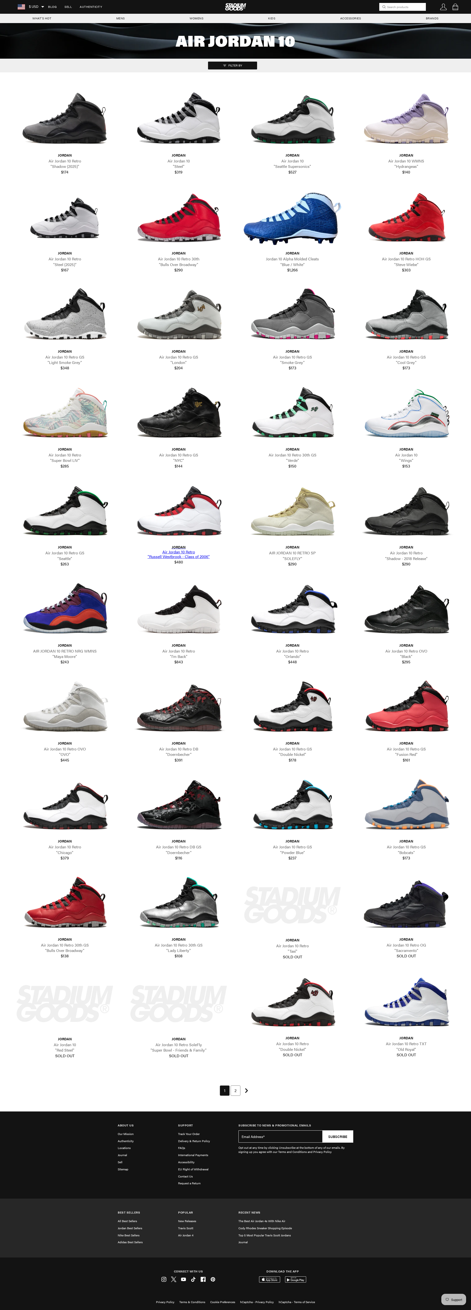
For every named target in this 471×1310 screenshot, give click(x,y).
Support (185, 1125)
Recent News (249, 1212)
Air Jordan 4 (185, 1235)
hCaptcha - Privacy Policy (257, 1302)
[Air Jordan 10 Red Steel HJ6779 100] (65, 1004)
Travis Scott (185, 1228)
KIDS (271, 18)
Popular (185, 1212)
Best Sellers (129, 1212)
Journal (122, 1155)
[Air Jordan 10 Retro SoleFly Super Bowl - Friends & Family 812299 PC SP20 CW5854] (179, 1004)
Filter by (235, 65)
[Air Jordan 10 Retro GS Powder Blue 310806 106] (292, 807)
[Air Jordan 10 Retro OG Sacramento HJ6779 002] (406, 904)
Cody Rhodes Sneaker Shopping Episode (265, 1228)
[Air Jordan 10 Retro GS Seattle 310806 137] (65, 513)
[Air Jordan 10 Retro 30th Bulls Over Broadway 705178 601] (179, 219)
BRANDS (432, 18)
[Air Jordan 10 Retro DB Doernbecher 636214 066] (179, 709)
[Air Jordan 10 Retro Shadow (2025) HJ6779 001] (65, 121)
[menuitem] (52, 7)
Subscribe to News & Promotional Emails (274, 1125)
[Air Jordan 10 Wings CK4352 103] (406, 415)
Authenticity (91, 6)
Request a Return (189, 1183)
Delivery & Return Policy (194, 1141)
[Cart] (455, 7)
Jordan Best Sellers (130, 1228)
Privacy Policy (165, 1302)
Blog (52, 6)
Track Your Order (189, 1134)
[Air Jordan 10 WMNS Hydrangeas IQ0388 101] (406, 121)
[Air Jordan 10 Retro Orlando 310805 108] (292, 610)
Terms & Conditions (192, 1302)
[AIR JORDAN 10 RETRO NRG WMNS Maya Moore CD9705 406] (65, 610)
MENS (120, 18)
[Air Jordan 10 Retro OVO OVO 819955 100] (65, 709)
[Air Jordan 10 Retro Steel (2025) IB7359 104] (65, 219)
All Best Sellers (127, 1221)
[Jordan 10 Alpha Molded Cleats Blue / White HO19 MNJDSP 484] (292, 219)
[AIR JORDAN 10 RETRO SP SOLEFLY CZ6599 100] (292, 513)
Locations (124, 1148)
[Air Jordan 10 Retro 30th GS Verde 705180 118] (292, 415)
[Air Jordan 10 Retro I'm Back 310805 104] (179, 610)
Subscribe (337, 1136)
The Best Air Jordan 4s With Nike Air (261, 1221)
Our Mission (126, 1134)
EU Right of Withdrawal (193, 1169)
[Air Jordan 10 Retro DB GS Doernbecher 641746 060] (179, 807)
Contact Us (185, 1176)
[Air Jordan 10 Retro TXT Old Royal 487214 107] (406, 1003)
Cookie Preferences (222, 1302)
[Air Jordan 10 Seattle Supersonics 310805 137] (292, 121)
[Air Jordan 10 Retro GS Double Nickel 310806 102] (292, 709)
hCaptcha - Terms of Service (297, 1302)
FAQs (181, 1148)
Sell (68, 6)
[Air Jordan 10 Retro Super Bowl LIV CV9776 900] (65, 415)
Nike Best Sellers (129, 1235)
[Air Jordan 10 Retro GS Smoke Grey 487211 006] (292, 316)
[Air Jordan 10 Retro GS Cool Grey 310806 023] (406, 316)
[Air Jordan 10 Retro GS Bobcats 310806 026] (406, 807)
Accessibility (186, 1162)
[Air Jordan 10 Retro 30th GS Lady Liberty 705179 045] (179, 904)
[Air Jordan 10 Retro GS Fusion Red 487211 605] (406, 709)
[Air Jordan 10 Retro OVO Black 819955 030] (406, 610)
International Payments (193, 1155)
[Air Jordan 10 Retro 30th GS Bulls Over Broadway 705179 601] (65, 904)
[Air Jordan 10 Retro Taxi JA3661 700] (292, 905)
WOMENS (196, 18)
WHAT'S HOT (41, 18)
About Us (126, 1125)
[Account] (443, 7)
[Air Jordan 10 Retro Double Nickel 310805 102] (292, 1003)
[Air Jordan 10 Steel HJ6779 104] (179, 121)
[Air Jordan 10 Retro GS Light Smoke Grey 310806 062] (65, 316)
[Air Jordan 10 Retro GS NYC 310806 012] (179, 415)
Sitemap (123, 1169)
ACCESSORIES (350, 18)
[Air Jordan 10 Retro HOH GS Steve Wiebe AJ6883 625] (406, 219)
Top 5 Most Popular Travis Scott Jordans (264, 1235)
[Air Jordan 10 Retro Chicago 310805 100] (65, 807)
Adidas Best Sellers (130, 1242)
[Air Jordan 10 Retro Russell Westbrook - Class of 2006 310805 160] (179, 513)
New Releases (187, 1221)
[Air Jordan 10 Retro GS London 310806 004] (179, 316)
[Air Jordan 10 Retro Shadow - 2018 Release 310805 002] (406, 513)
